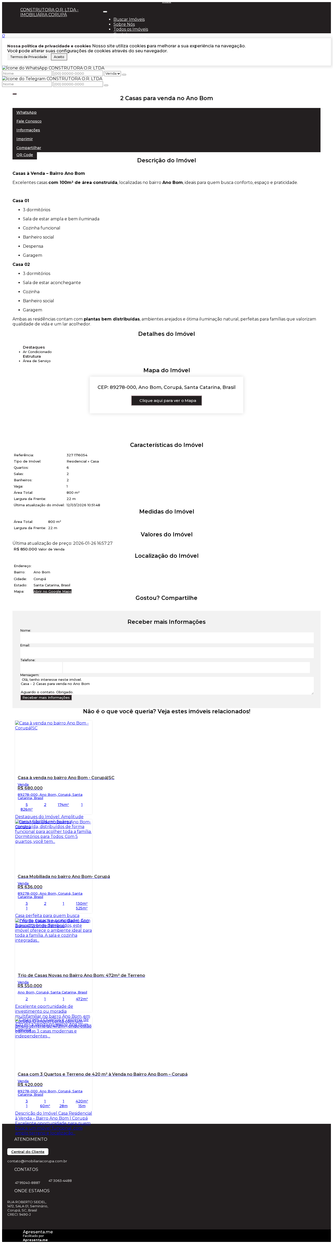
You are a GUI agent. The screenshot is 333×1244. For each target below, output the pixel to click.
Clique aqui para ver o (167, 400)
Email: (25, 645)
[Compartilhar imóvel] (14, 94)
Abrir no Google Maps (53, 591)
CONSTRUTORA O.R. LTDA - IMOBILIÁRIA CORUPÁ (49, 12)
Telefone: (27, 660)
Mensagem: (29, 675)
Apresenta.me (38, 1231)
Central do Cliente (27, 1152)
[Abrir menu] (105, 10)
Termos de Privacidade (28, 57)
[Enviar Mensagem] (106, 85)
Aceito (59, 57)
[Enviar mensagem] (124, 74)
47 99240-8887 (27, 1183)
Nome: (25, 630)
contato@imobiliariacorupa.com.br (37, 1161)
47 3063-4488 (60, 1180)
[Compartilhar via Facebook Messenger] (172, 607)
